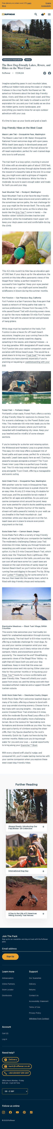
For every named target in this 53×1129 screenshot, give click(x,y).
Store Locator (8, 989)
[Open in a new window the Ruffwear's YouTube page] (17, 1112)
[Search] (36, 14)
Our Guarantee (35, 978)
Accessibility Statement (38, 1001)
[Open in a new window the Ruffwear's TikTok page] (31, 1112)
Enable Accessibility (46, 4)
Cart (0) (5, 1033)
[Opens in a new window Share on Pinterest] (44, 73)
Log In (4, 1039)
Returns (32, 989)
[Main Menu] (49, 14)
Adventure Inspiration (12, 60)
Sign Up (10, 956)
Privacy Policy (35, 1013)
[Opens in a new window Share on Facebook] (49, 73)
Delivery (32, 984)
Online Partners (8, 984)
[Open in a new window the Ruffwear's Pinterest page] (24, 1112)
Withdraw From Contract (39, 1018)
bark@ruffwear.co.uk (19, 1066)
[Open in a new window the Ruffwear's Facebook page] (10, 1112)
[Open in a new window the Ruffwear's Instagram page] (3, 1112)
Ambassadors (8, 978)
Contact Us (33, 995)
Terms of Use (34, 1007)
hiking (27, 60)
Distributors (7, 995)
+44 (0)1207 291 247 (19, 1073)
